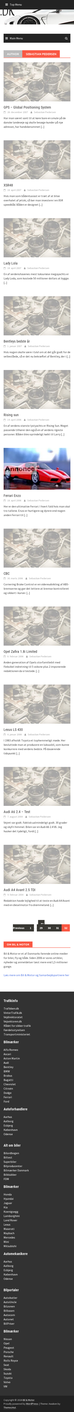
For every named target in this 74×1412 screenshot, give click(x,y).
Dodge (7, 1093)
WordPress (32, 1403)
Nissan (8, 1339)
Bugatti (8, 1080)
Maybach (9, 1233)
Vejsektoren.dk (13, 1021)
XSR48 (8, 185)
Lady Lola (11, 263)
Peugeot (9, 1347)
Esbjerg (8, 1125)
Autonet (9, 1319)
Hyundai (8, 1198)
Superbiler (10, 1161)
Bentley (8, 1067)
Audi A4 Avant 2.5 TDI (19, 890)
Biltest (8, 1157)
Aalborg (8, 1121)
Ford (6, 1101)
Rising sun (11, 415)
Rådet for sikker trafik (17, 1025)
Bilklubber (10, 1174)
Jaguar (8, 1203)
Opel (7, 1343)
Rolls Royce (11, 1360)
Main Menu (16, 38)
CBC (7, 573)
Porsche (9, 1352)
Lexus (7, 1224)
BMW (7, 1071)
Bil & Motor (28, 1400)
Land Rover (10, 1220)
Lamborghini (12, 1216)
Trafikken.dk (11, 1008)
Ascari (7, 1054)
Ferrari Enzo (12, 495)
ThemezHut (10, 1407)
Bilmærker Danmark (16, 1170)
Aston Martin (12, 1058)
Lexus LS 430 (13, 729)
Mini (6, 1242)
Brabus (8, 1075)
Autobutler (10, 1297)
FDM (6, 1179)
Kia (6, 1207)
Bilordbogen (11, 1153)
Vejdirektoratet (13, 1017)
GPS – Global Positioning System (27, 107)
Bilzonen (9, 1306)
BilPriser (9, 1323)
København (11, 1130)
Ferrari (8, 1097)
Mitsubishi (10, 1246)
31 (57, 928)
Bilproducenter (13, 1166)
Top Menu (16, 4)
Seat (6, 1365)
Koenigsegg (11, 1211)
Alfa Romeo (11, 1050)
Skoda (7, 1369)
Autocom (9, 1315)
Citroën (8, 1088)
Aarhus (8, 1117)
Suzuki (7, 1373)
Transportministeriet (17, 1034)
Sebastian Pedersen (45, 112)
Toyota (8, 1378)
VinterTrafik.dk (13, 1013)
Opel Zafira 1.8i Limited (20, 651)
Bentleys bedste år (17, 341)
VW (5, 1386)
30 (49, 928)
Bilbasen (9, 1310)
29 (41, 928)
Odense (8, 1134)
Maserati (9, 1229)
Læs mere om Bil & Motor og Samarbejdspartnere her (36, 975)
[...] (42, 126)
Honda (8, 1194)
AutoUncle (10, 1302)
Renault (8, 1356)
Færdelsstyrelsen (14, 1030)
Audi (6, 1062)
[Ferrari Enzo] (37, 468)
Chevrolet (10, 1084)
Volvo (7, 1382)
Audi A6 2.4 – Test (17, 812)
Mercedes (9, 1237)
